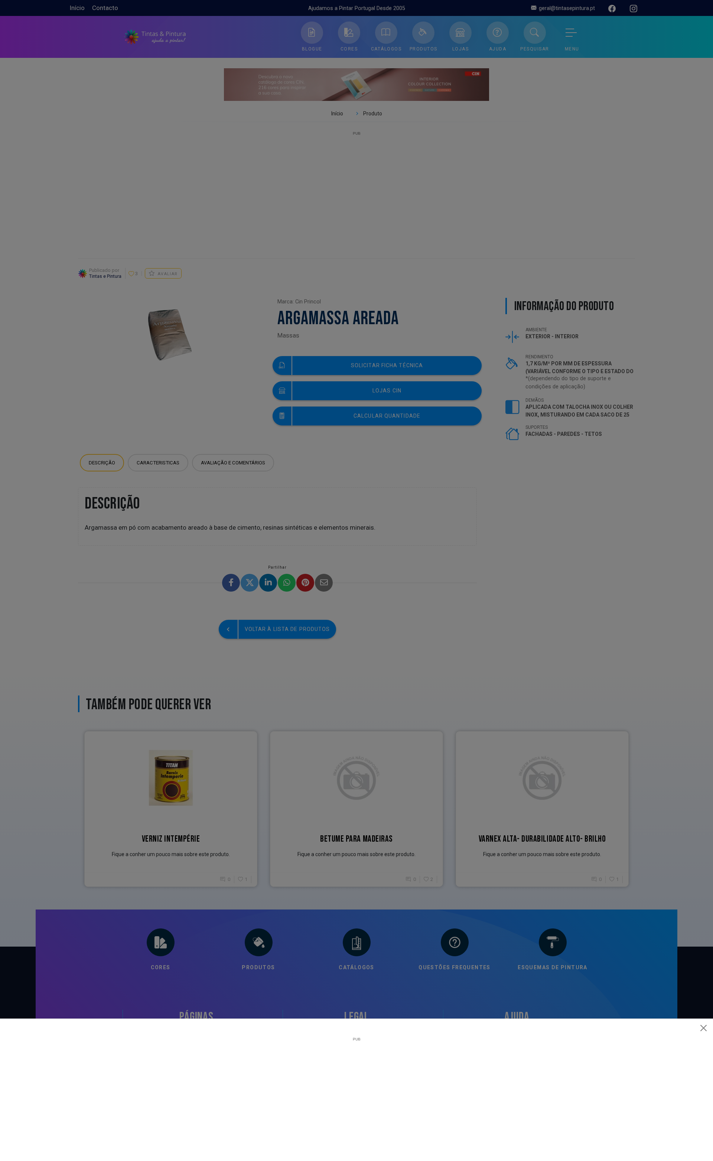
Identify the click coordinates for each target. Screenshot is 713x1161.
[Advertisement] (356, 1093)
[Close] (703, 1028)
